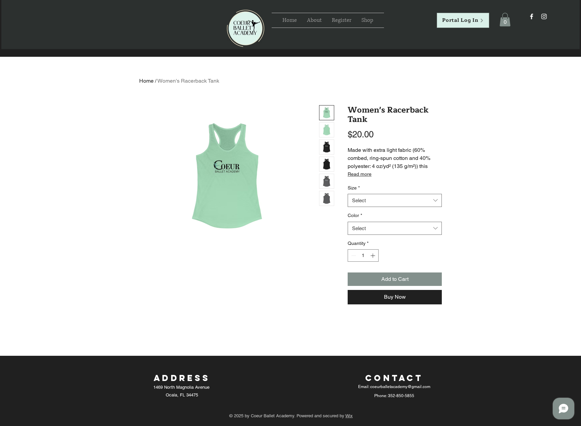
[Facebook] (531, 16)
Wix (349, 415)
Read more (360, 174)
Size (354, 187)
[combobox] (395, 200)
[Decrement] (353, 255)
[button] (505, 20)
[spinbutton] (363, 255)
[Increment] (373, 255)
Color (355, 215)
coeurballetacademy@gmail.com (400, 386)
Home (146, 81)
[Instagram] (544, 16)
